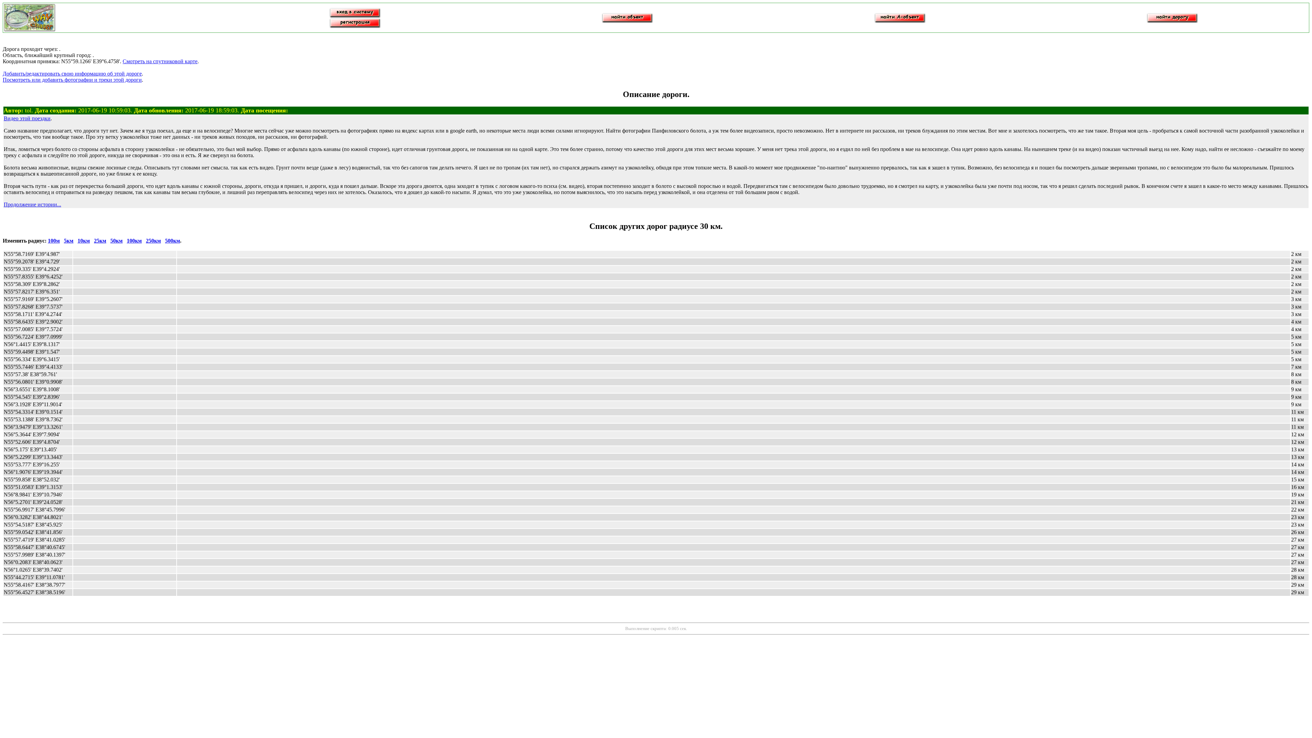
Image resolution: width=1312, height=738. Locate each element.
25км (100, 241)
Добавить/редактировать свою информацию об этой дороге (72, 74)
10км (84, 241)
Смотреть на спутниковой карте (160, 61)
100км (134, 241)
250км (153, 241)
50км (116, 241)
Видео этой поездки (27, 118)
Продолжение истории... (32, 204)
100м (54, 241)
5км (68, 241)
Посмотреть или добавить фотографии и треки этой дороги (72, 80)
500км (172, 241)
